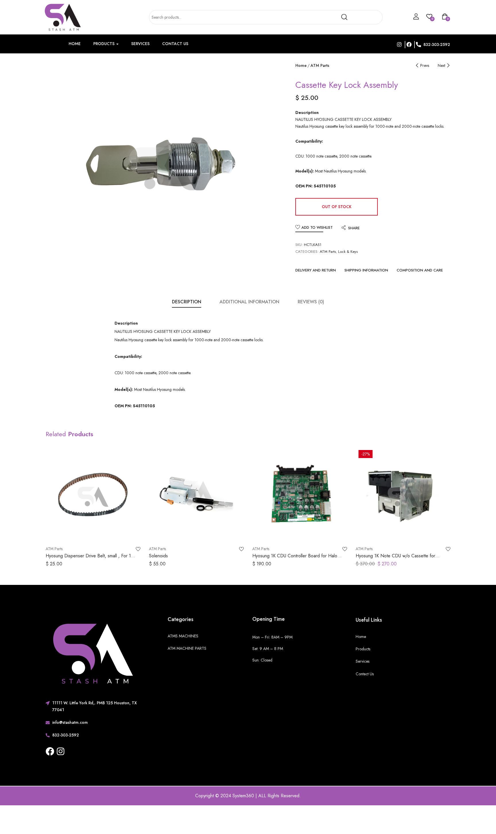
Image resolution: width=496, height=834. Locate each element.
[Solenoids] (196, 494)
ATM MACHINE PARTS (187, 648)
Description (186, 301)
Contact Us (175, 43)
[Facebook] (50, 751)
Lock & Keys (348, 251)
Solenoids (158, 555)
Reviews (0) (311, 301)
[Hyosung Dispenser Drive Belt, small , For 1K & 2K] (93, 494)
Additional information (249, 301)
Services (140, 43)
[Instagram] (60, 751)
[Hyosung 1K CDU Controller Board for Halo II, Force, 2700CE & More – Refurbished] (299, 494)
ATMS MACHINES (183, 636)
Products (104, 43)
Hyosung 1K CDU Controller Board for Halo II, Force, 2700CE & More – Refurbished (297, 558)
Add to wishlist (317, 227)
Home (75, 43)
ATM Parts (320, 65)
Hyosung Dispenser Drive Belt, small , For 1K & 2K (89, 558)
